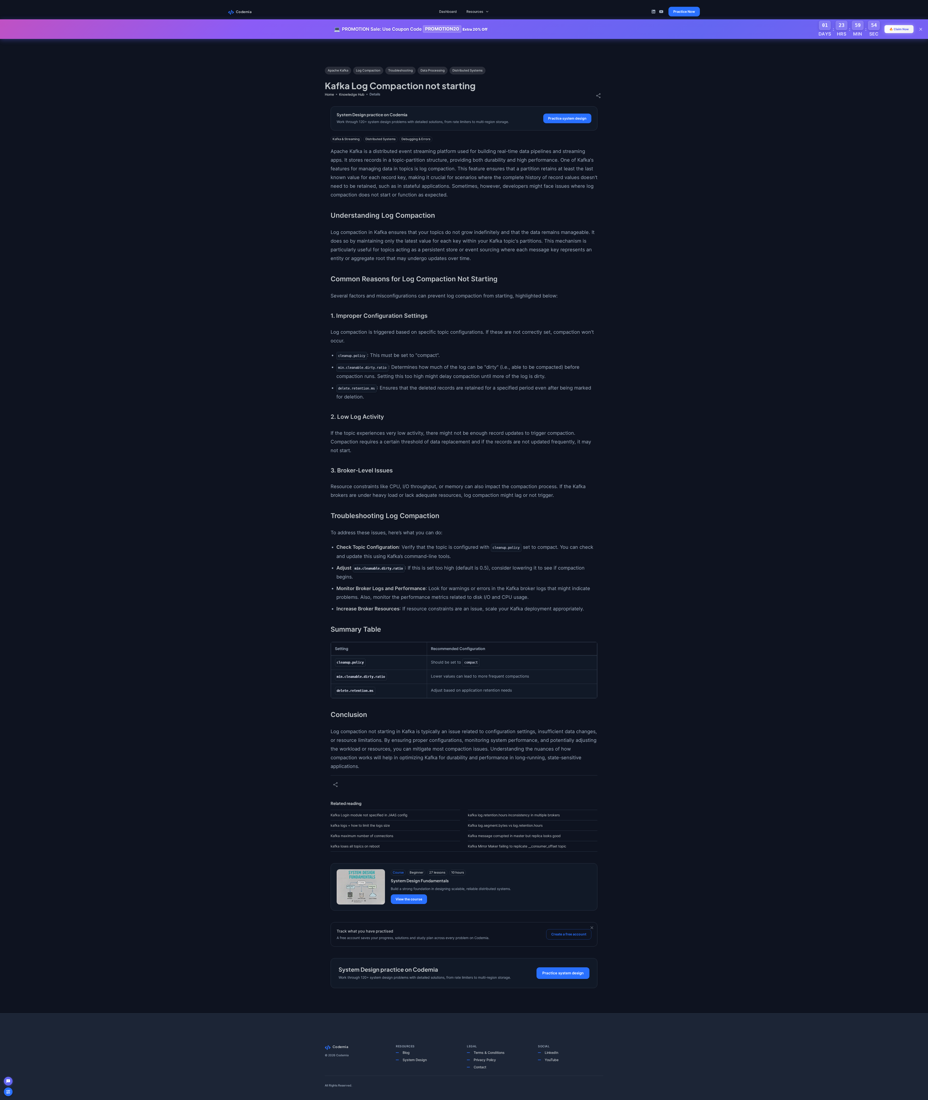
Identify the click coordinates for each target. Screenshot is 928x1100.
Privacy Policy (485, 1060)
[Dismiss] (591, 927)
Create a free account (568, 934)
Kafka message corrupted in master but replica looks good (514, 836)
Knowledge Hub (351, 94)
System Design (415, 1060)
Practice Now (684, 11)
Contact (480, 1067)
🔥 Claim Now (899, 29)
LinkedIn (551, 1052)
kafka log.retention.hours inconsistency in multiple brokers (514, 815)
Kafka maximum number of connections (362, 836)
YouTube (551, 1060)
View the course (409, 899)
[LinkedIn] (653, 11)
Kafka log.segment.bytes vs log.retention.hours (505, 825)
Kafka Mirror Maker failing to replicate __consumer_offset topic (517, 846)
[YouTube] (661, 11)
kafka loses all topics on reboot (355, 846)
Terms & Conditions (489, 1052)
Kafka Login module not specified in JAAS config (369, 815)
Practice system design (567, 118)
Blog (406, 1052)
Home (329, 94)
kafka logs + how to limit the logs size (360, 825)
